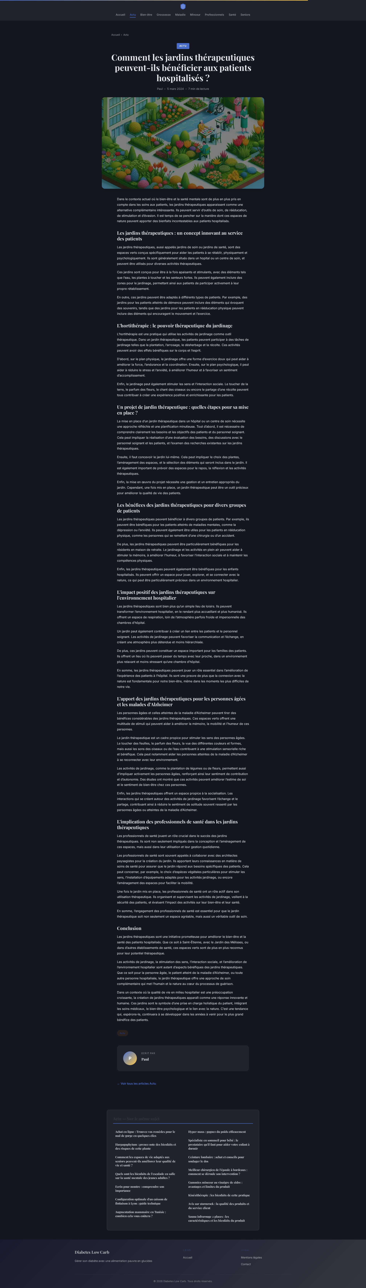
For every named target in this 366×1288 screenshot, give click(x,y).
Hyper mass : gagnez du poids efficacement (217, 1132)
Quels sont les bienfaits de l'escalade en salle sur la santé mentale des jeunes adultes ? (145, 1176)
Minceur (195, 14)
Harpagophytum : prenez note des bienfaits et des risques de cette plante (145, 1146)
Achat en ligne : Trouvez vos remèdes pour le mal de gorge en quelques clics (145, 1134)
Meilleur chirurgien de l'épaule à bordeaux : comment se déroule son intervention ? (217, 1172)
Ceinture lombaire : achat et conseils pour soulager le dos (216, 1159)
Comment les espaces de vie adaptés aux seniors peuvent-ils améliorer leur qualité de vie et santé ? (145, 1161)
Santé (232, 14)
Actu (133, 14)
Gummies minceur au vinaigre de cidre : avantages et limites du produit (215, 1184)
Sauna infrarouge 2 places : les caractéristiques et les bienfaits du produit (216, 1218)
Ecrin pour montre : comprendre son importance (139, 1188)
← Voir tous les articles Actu (136, 1083)
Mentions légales (251, 1257)
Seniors (245, 14)
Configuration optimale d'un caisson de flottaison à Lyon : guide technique (141, 1201)
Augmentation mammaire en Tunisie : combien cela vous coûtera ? (140, 1214)
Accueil (120, 14)
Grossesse (164, 14)
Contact (246, 1264)
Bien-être (146, 14)
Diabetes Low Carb (92, 1252)
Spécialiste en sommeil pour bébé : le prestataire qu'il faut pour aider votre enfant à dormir (219, 1144)
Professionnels (214, 14)
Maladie (180, 14)
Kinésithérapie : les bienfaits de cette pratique (219, 1195)
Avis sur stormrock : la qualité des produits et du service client (218, 1206)
